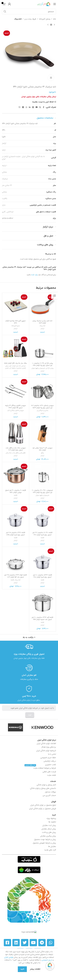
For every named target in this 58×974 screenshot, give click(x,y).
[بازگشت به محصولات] (51, 24)
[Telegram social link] (23, 107)
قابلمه (15, 495)
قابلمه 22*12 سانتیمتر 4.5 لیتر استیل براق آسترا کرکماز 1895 (15, 533)
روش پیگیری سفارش (48, 835)
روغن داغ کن (50, 368)
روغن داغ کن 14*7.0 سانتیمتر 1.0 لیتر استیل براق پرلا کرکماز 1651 (42, 364)
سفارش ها (52, 846)
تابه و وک (18, 19)
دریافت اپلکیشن (50, 761)
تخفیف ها (52, 821)
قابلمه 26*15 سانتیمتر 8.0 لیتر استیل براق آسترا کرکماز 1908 (42, 576)
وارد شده (34, 274)
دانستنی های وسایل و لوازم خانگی (43, 788)
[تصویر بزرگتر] (51, 78)
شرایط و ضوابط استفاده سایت (40, 768)
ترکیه (4, 150)
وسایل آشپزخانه (44, 19)
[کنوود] (42, 727)
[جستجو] (5, 11)
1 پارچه (4, 165)
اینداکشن (10, 211)
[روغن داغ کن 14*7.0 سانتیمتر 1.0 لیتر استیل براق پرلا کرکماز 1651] (42, 348)
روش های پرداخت (49, 832)
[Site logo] (44, 4)
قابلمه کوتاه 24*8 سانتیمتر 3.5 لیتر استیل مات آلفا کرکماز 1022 (15, 576)
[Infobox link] (29, 651)
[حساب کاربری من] (9, 4)
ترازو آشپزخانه (15, 326)
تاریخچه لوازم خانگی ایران (46, 750)
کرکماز (4, 143)
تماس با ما (52, 754)
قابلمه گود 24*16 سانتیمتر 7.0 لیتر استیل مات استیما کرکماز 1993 (42, 618)
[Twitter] (24, 942)
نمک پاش (8, 453)
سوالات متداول (50, 791)
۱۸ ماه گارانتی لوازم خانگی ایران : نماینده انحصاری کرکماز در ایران (23, 157)
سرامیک (5, 178)
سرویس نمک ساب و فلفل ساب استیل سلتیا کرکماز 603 (16, 449)
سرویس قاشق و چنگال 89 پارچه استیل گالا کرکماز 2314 (15, 406)
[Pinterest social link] (33, 107)
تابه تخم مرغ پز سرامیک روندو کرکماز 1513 (42, 322)
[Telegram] (42, 942)
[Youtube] (33, 942)
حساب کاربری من (49, 795)
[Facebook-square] (7, 942)
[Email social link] (36, 107)
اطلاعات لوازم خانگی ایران (46, 743)
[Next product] (48, 24)
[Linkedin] (16, 942)
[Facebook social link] (43, 107)
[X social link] (40, 107)
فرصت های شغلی (49, 771)
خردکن (24, 366)
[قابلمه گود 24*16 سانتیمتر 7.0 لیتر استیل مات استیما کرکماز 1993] (42, 602)
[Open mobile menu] (54, 4)
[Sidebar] (54, 295)
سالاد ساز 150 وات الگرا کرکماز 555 (15, 363)
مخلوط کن (12, 368)
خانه (54, 19)
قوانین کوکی (8, 957)
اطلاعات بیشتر (35, 969)
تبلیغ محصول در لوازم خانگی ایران (43, 805)
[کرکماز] (15, 727)
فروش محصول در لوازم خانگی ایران (42, 808)
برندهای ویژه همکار (48, 746)
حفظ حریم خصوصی (48, 757)
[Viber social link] (19, 107)
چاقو (42, 453)
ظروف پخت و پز (30, 19)
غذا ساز (18, 366)
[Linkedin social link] (29, 107)
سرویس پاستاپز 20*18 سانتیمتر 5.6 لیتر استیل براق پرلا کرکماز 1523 (42, 406)
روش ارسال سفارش (48, 828)
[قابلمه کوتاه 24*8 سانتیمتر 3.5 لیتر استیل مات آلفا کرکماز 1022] (15, 560)
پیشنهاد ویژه (51, 818)
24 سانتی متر (7, 185)
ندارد (3, 205)
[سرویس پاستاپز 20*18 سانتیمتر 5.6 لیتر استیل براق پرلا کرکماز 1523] (42, 390)
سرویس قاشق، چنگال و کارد (15, 410)
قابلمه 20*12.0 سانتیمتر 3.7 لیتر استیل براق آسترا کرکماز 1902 (42, 533)
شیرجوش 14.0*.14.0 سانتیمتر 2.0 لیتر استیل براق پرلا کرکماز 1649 (42, 491)
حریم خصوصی (47, 960)
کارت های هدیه (50, 849)
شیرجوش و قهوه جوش (38, 368)
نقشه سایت (51, 775)
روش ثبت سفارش (49, 825)
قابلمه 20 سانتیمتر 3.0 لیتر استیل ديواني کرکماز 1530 (15, 491)
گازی (3, 211)
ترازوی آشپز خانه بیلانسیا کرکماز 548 (15, 322)
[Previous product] (54, 24)
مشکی (4, 172)
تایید (22, 969)
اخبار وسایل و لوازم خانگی (46, 784)
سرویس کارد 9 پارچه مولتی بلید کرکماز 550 (42, 449)
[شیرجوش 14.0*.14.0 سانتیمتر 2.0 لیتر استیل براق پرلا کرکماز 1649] (42, 475)
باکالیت (4, 198)
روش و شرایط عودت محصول (45, 839)
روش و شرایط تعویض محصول (44, 842)
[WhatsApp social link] (26, 107)
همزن (7, 368)
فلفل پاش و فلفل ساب (18, 453)
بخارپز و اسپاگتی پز (42, 410)
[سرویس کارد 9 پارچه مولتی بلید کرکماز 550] (42, 433)
